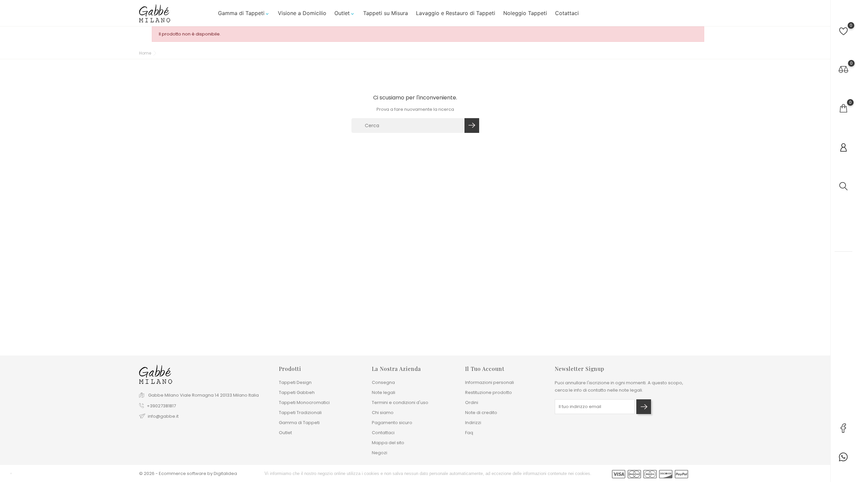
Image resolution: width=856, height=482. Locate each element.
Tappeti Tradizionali (300, 412)
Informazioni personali (489, 382)
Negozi (379, 453)
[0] (843, 31)
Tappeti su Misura (385, 13)
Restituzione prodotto (488, 392)
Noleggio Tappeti (525, 13)
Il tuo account (485, 368)
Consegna (383, 382)
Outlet (344, 13)
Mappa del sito (388, 442)
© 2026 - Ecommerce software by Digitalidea (188, 473)
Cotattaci (567, 13)
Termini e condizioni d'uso (400, 402)
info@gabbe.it (163, 416)
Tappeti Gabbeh (297, 392)
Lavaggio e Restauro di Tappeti (455, 13)
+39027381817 (161, 406)
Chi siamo (383, 412)
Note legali (383, 392)
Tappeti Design (295, 382)
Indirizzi (473, 422)
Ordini (471, 402)
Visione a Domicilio (302, 13)
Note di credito (481, 412)
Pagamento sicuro (392, 422)
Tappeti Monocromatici (304, 402)
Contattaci (383, 432)
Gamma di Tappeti (244, 13)
